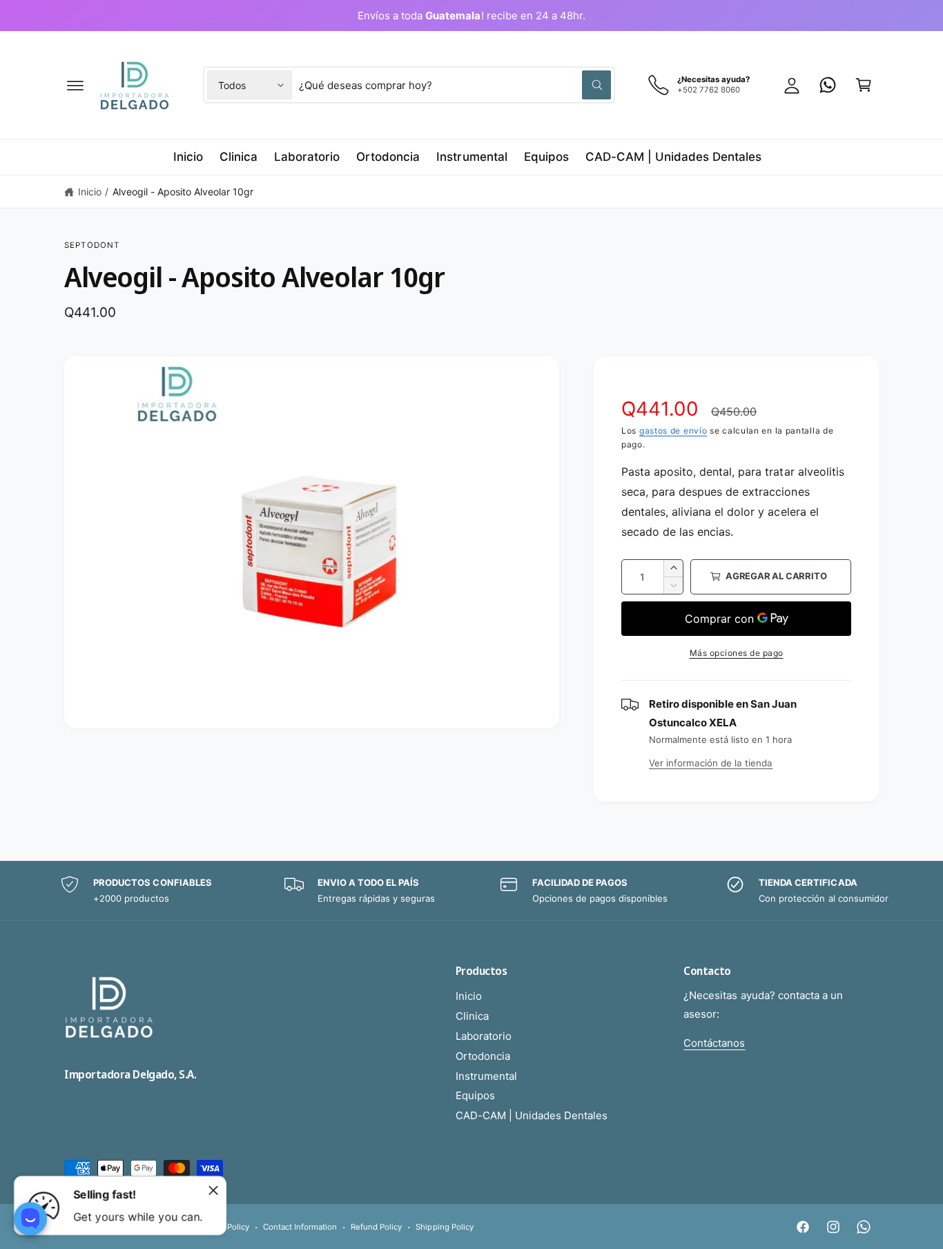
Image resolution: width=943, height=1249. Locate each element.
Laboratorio (484, 1036)
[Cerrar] (213, 1190)
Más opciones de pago (737, 653)
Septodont (91, 245)
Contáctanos (714, 1042)
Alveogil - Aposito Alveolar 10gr (183, 191)
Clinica (472, 1016)
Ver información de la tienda (710, 762)
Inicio (89, 191)
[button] (75, 85)
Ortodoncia (483, 1056)
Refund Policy (376, 1227)
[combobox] (454, 85)
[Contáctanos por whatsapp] (828, 85)
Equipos (475, 1095)
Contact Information (300, 1227)
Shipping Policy (444, 1227)
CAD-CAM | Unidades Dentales (531, 1115)
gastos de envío (673, 430)
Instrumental (486, 1076)
